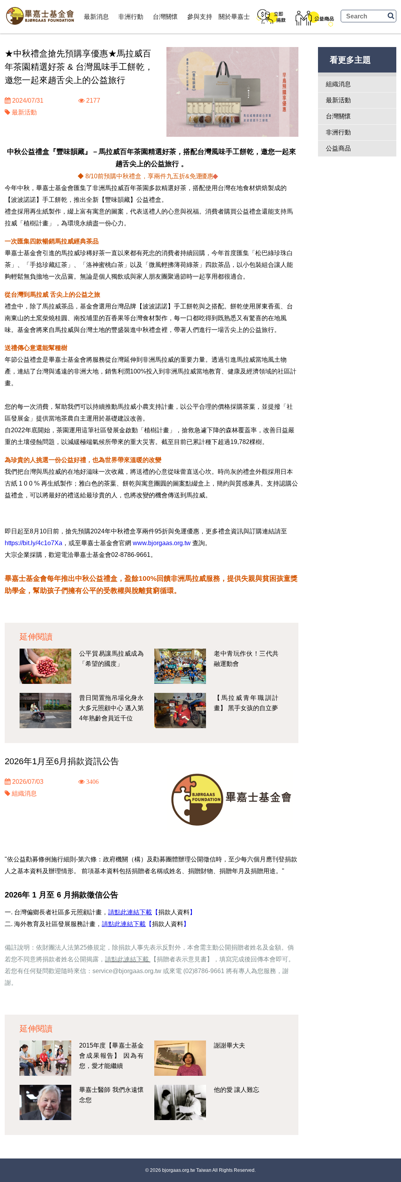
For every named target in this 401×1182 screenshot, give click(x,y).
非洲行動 (130, 16)
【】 (174, 912)
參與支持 (199, 16)
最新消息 (96, 16)
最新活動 (24, 112)
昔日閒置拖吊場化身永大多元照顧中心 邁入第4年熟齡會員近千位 (111, 708)
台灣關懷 (165, 16)
